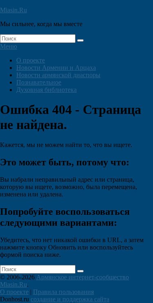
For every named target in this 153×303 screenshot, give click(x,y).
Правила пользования (63, 291)
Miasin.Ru (13, 10)
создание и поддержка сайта (70, 299)
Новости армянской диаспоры (58, 74)
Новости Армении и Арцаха (56, 67)
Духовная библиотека (46, 89)
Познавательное (38, 82)
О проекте (30, 60)
